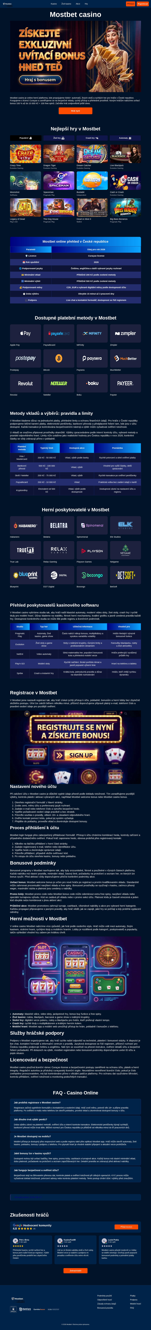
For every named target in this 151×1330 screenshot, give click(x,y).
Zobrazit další (75, 1271)
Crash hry (90, 138)
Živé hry (57, 138)
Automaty (123, 138)
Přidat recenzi (126, 1227)
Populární (24, 138)
